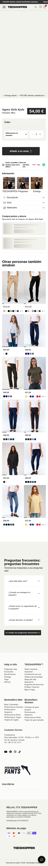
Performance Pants (12, 715)
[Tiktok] (19, 752)
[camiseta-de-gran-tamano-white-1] (28, 396)
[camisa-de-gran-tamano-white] (4, 354)
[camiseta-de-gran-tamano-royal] (33, 396)
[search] (36, 7)
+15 (42, 396)
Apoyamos (29, 682)
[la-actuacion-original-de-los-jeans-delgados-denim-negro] (28, 482)
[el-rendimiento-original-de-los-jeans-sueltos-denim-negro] (28, 354)
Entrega (7, 677)
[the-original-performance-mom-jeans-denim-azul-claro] (9, 439)
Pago (6, 679)
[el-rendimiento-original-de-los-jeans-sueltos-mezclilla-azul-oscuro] (26, 354)
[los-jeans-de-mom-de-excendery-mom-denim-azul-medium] (11, 439)
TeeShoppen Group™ (34, 863)
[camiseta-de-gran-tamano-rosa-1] (40, 396)
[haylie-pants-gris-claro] (16, 311)
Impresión (29, 672)
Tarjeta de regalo (11, 720)
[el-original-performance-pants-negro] (9, 311)
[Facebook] (10, 752)
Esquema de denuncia (34, 684)
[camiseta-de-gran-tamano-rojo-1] (37, 396)
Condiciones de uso (33, 674)
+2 (20, 311)
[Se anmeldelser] (24, 103)
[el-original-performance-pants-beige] (4, 311)
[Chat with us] (41, 859)
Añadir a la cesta (19, 151)
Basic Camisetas (11, 704)
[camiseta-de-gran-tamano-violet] (31, 396)
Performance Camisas (13, 707)
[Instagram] (15, 752)
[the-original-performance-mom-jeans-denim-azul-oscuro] (4, 439)
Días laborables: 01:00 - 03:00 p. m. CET (21, 737)
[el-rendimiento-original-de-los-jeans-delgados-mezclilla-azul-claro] (31, 482)
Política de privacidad (34, 677)
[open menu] (4, 7)
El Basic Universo (32, 687)
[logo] (17, 7)
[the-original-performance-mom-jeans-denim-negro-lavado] (13, 439)
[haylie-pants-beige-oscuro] (11, 311)
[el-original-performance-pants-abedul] (6, 311)
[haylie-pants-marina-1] (13, 311)
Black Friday (30, 690)
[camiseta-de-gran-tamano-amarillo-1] (26, 396)
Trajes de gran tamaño (34, 720)
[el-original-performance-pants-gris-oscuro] (18, 311)
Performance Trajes (12, 717)
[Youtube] (5, 751)
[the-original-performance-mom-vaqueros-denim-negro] (6, 439)
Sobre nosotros (32, 2)
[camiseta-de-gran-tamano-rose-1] (35, 396)
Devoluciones (10, 674)
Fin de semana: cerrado (14, 740)
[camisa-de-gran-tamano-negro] (6, 354)
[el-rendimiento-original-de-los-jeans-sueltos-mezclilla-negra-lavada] (33, 354)
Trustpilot (24, 844)
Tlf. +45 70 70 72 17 (12, 742)
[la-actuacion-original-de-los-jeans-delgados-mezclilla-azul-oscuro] (26, 482)
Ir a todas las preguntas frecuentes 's (23, 633)
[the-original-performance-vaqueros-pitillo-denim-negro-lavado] (35, 482)
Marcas (7, 682)
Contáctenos (9, 735)
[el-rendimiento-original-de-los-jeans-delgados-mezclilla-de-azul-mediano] (33, 482)
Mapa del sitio (30, 679)
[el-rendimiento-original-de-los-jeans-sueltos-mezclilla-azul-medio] (31, 354)
